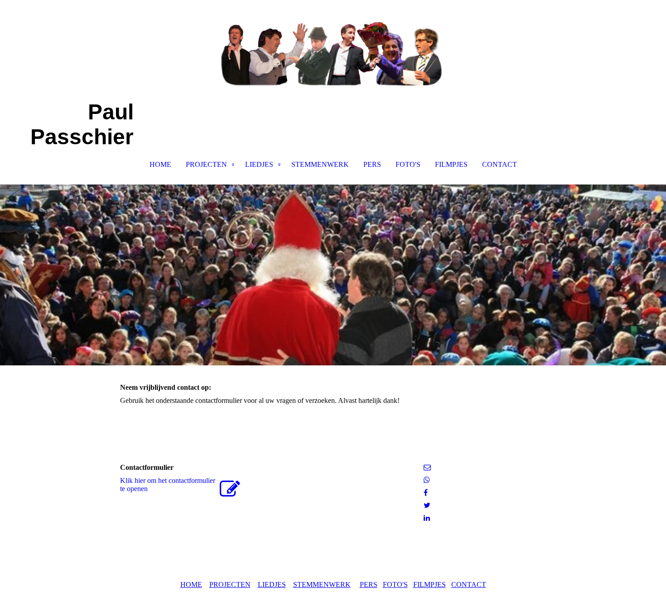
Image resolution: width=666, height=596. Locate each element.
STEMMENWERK (320, 164)
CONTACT (499, 164)
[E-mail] (427, 467)
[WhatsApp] (427, 480)
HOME (160, 164)
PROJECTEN (206, 164)
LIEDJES (259, 164)
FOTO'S (408, 164)
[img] (333, 45)
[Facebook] (426, 493)
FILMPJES (451, 164)
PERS (372, 164)
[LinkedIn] (427, 518)
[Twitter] (427, 505)
